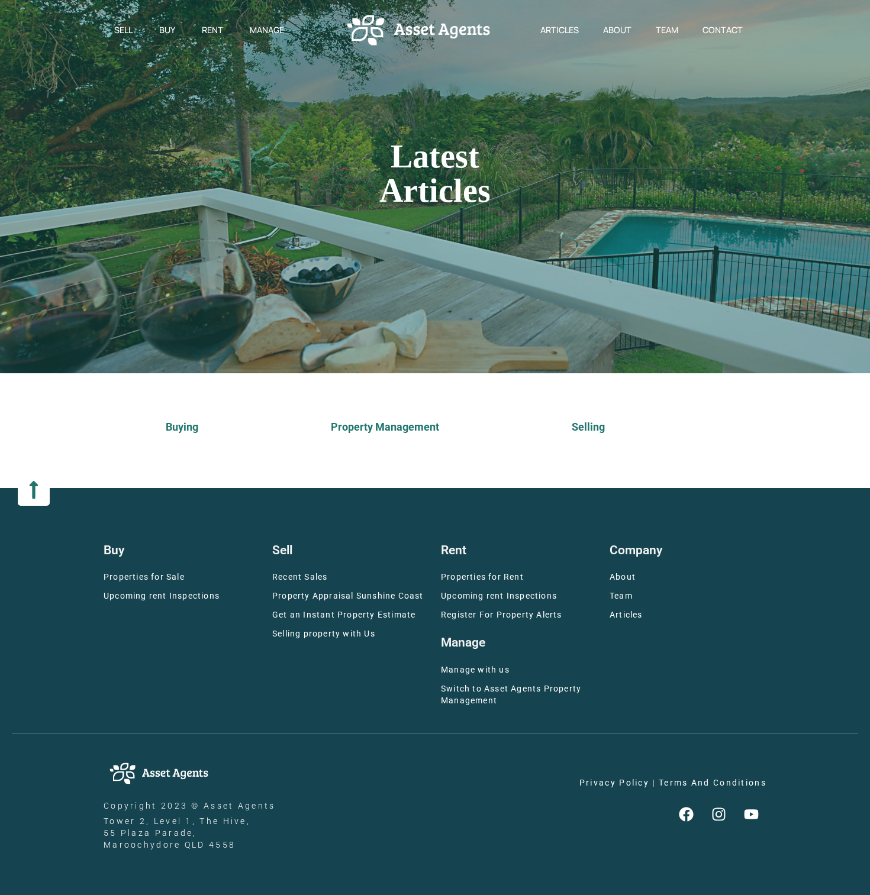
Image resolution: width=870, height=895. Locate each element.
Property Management (385, 427)
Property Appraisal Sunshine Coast (348, 596)
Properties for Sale (144, 577)
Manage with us (475, 670)
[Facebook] (686, 814)
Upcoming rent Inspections (162, 596)
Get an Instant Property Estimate (343, 615)
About (617, 29)
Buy (167, 29)
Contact (723, 29)
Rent (212, 29)
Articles (559, 29)
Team (667, 29)
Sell (123, 29)
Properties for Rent (482, 577)
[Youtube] (751, 814)
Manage (267, 29)
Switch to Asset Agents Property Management (511, 695)
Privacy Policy (614, 783)
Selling (588, 427)
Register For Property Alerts (501, 615)
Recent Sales (299, 577)
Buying (182, 427)
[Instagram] (719, 814)
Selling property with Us (323, 634)
